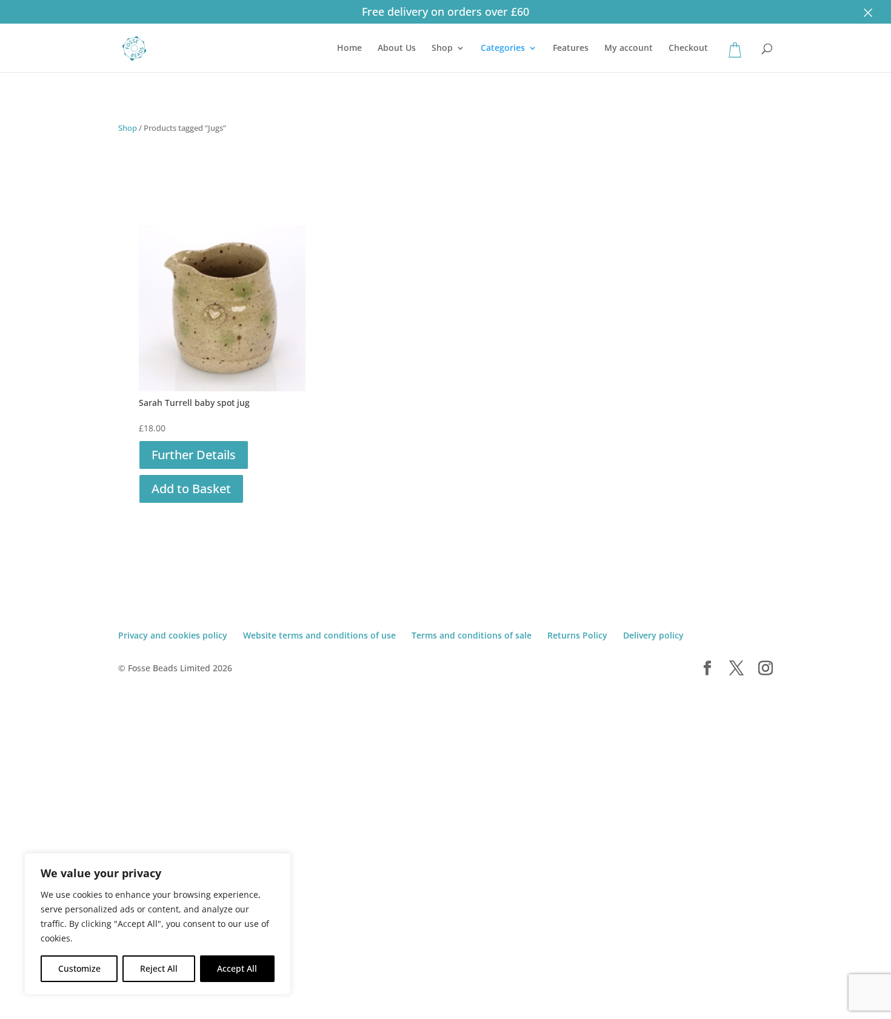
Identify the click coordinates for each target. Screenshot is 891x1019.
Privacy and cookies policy (172, 635)
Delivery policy (653, 635)
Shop (442, 48)
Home (349, 48)
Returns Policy (577, 635)
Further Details (194, 454)
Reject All (159, 968)
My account (628, 48)
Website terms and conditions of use (319, 635)
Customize (79, 968)
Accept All (237, 968)
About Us (397, 48)
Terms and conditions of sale (472, 635)
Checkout (688, 48)
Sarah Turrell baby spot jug (194, 402)
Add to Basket (191, 488)
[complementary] (157, 924)
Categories (503, 48)
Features (571, 48)
